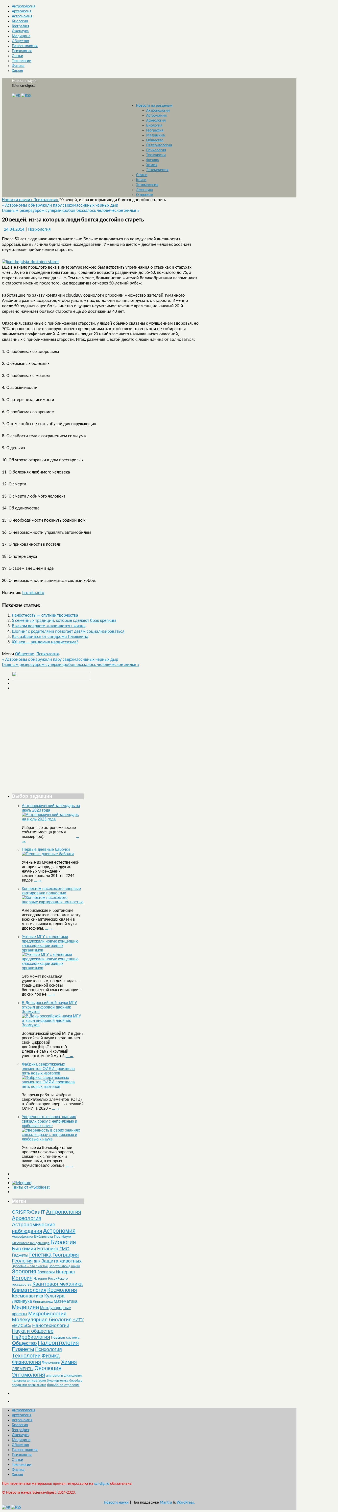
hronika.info (33, 593)
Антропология (23, 6)
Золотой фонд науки (64, 1266)
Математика (65, 1301)
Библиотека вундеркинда (30, 1243)
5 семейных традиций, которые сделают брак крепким (64, 620)
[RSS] (26, 96)
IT (43, 1212)
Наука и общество (32, 1331)
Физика (18, 66)
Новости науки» (17, 200)
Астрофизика (22, 1236)
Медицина (21, 36)
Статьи (17, 56)
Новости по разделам (154, 106)
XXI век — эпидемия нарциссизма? (45, 642)
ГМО (64, 1248)
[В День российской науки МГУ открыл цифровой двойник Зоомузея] (53, 1025)
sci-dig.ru (101, 1484)
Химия (17, 71)
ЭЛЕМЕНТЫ (22, 1369)
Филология (51, 1362)
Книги (141, 180)
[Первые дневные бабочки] (48, 854)
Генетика (40, 1255)
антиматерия (36, 1380)
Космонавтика (27, 1295)
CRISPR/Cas (26, 1212)
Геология (22, 1260)
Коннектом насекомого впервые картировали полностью (51, 890)
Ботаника (47, 1248)
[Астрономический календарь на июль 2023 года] (53, 819)
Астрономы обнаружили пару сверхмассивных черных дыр (60, 205)
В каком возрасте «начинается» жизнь (48, 626)
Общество (20, 41)
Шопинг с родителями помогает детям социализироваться (68, 631)
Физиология (26, 1362)
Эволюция (47, 1368)
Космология (62, 1290)
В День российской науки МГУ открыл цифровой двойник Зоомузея (49, 1007)
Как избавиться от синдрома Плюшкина (50, 636)
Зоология (24, 1271)
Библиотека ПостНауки (52, 1236)
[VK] (16, 96)
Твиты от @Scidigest (30, 1187)
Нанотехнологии (50, 1325)
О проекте (144, 195)
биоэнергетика (57, 1380)
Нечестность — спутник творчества (45, 615)
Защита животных (61, 1260)
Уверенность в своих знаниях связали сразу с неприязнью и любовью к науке (49, 1121)
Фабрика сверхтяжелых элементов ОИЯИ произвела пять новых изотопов (48, 1068)
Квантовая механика (57, 1284)
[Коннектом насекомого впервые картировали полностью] (53, 902)
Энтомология (157, 170)
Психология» (46, 200)
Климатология (29, 1290)
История (22, 1278)
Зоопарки (46, 1272)
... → (38, 880)
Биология (20, 21)
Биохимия (24, 1248)
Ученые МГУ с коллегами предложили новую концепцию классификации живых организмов (50, 943)
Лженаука (20, 31)
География (20, 26)
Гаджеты (20, 1255)
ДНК (37, 1261)
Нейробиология (31, 1337)
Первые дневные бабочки (46, 849)
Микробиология (47, 1313)
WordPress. (186, 1503)
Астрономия (22, 16)
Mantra (166, 1503)
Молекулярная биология (42, 1319)
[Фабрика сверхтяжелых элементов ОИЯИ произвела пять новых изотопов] (53, 1086)
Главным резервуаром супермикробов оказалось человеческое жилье (70, 210)
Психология (22, 51)
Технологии (21, 61)
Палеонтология (25, 46)
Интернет (65, 1271)
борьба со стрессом (63, 1385)
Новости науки (24, 81)
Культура (54, 1295)
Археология (21, 11)
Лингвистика (43, 1301)
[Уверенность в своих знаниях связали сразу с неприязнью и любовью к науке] (53, 1139)
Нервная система (65, 1337)
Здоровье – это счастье (30, 1266)
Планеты (23, 1349)
